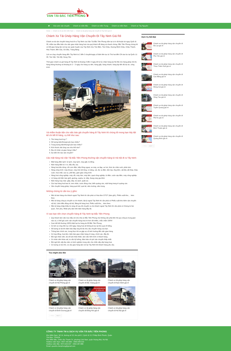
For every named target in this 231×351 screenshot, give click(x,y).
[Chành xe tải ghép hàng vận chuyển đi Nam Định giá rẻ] (121, 268)
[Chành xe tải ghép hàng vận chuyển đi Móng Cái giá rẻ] (146, 87)
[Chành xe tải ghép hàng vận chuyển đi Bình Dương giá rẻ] (62, 296)
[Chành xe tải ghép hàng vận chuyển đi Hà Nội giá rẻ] (121, 296)
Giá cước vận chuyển (61, 26)
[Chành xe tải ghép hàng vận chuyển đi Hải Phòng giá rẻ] (62, 268)
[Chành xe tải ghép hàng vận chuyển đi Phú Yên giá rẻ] (146, 56)
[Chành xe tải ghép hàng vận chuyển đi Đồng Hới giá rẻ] (92, 296)
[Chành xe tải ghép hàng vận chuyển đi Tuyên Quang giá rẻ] (146, 108)
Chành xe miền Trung (100, 26)
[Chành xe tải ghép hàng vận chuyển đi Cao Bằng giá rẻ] (146, 77)
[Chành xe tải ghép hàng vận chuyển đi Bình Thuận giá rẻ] (146, 128)
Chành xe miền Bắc (80, 26)
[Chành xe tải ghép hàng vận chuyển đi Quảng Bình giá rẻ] (146, 139)
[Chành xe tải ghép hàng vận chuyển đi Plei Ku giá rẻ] (146, 118)
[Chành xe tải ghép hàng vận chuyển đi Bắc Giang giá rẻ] (92, 268)
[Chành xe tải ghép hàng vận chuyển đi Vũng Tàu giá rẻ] (146, 98)
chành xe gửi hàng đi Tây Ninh (65, 62)
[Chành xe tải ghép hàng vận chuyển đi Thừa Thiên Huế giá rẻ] (146, 67)
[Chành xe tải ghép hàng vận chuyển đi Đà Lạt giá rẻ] (146, 46)
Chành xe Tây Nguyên (139, 26)
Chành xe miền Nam (119, 26)
